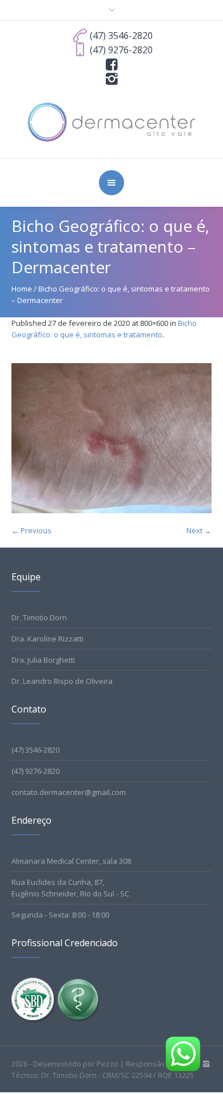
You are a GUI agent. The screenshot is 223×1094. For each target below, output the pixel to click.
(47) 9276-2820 (35, 771)
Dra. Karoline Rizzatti (47, 638)
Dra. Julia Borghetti (43, 660)
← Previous (31, 530)
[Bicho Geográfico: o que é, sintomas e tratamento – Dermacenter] (111, 438)
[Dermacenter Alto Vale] (111, 121)
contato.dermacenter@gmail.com (68, 792)
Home (21, 289)
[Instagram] (111, 78)
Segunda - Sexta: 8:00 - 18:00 (60, 915)
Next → (199, 530)
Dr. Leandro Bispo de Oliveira (62, 681)
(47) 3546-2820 (35, 750)
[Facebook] (111, 63)
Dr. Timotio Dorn (39, 617)
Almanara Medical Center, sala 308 (71, 861)
